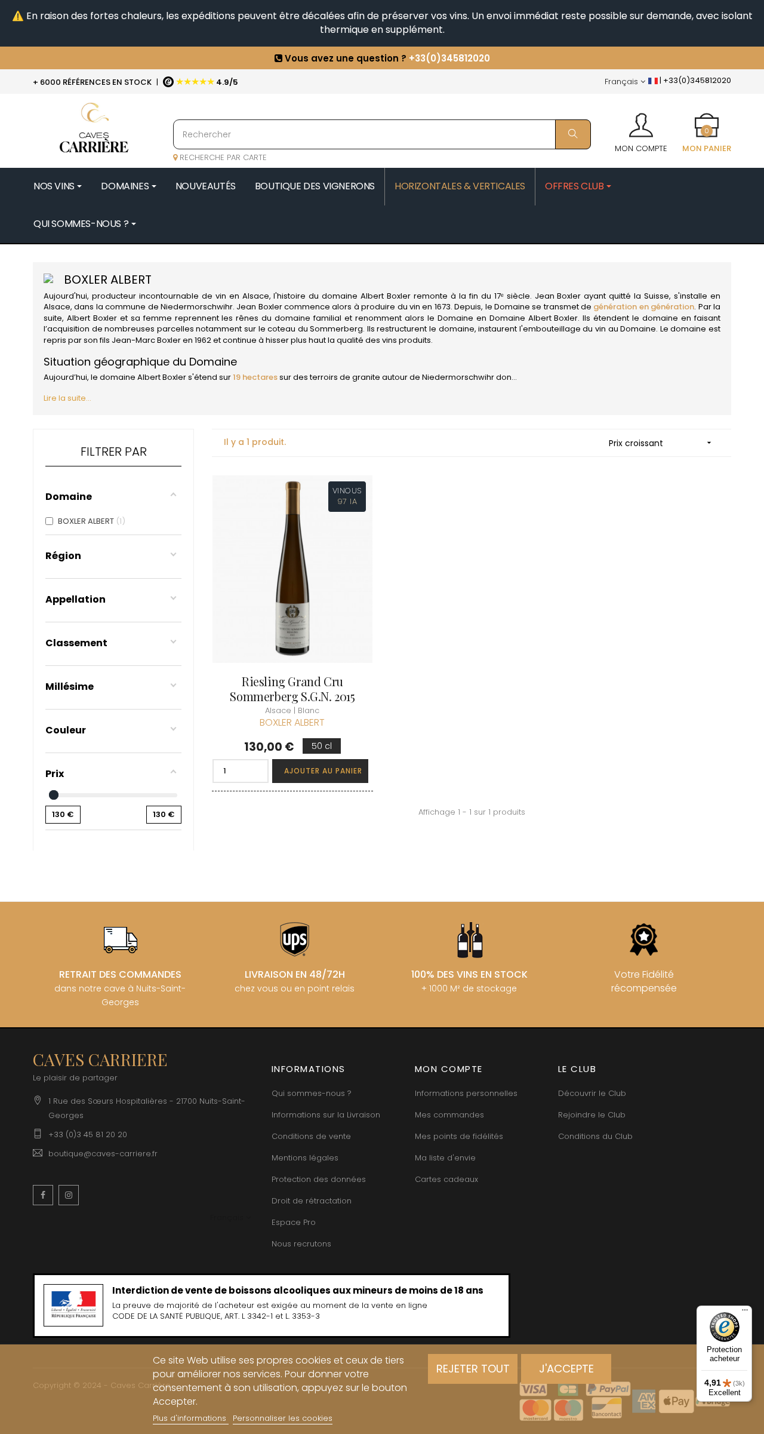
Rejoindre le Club (592, 1114)
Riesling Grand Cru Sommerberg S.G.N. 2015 (292, 688)
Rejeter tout (473, 1368)
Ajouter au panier (323, 771)
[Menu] (745, 1313)
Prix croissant (661, 443)
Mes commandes (449, 1114)
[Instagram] (68, 1195)
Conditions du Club (595, 1136)
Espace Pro (294, 1222)
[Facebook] (43, 1195)
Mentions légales (305, 1157)
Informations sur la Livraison (326, 1114)
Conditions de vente (311, 1136)
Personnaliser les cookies (282, 1418)
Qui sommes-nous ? (312, 1093)
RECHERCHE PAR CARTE (222, 157)
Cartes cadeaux (446, 1179)
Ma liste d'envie (445, 1157)
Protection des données (319, 1179)
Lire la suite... (67, 398)
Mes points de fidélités (459, 1136)
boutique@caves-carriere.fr (103, 1153)
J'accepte (566, 1368)
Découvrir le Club (592, 1093)
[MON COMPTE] (641, 121)
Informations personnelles (466, 1093)
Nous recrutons (301, 1243)
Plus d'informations (191, 1418)
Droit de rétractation (312, 1200)
